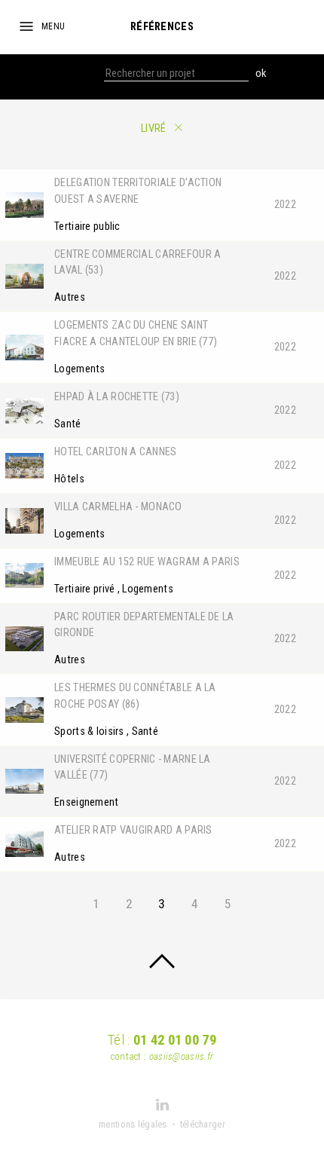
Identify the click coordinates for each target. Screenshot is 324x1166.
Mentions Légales (133, 1124)
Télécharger (202, 1124)
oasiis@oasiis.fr (181, 1056)
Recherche (78, 73)
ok (260, 73)
